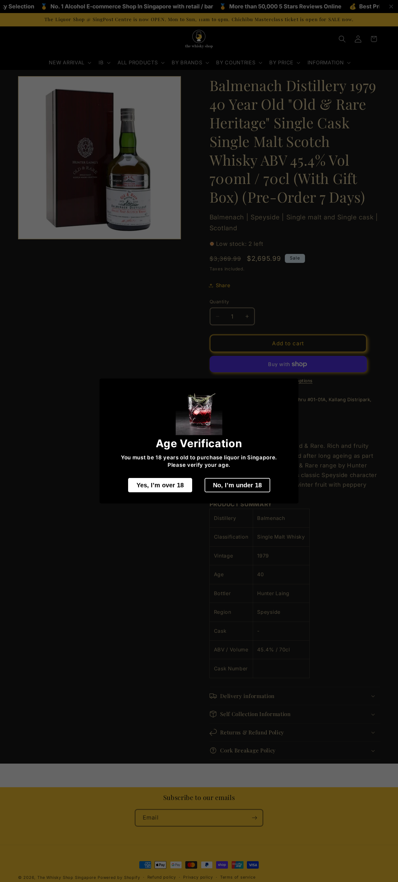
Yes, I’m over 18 (160, 485)
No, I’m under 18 (237, 485)
